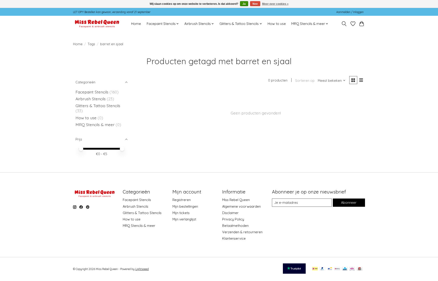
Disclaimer (230, 213)
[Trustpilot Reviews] (294, 272)
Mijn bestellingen (185, 206)
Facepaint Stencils (93, 91)
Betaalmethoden (235, 225)
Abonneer (349, 202)
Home (136, 23)
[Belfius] (337, 269)
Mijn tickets (181, 213)
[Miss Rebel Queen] (97, 23)
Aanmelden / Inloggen (350, 12)
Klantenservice (234, 238)
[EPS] (352, 269)
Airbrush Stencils (91, 98)
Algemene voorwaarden (241, 206)
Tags (91, 44)
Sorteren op (305, 80)
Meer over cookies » (275, 3)
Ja (244, 3)
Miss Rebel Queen (236, 200)
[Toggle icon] (344, 24)
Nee (255, 3)
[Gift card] (359, 269)
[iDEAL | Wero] (315, 269)
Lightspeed (142, 269)
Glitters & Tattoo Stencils (98, 105)
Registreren (181, 200)
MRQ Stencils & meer (95, 124)
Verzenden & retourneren (242, 232)
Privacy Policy (233, 219)
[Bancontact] (330, 269)
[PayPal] (322, 269)
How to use (277, 23)
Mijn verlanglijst (184, 219)
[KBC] (345, 269)
